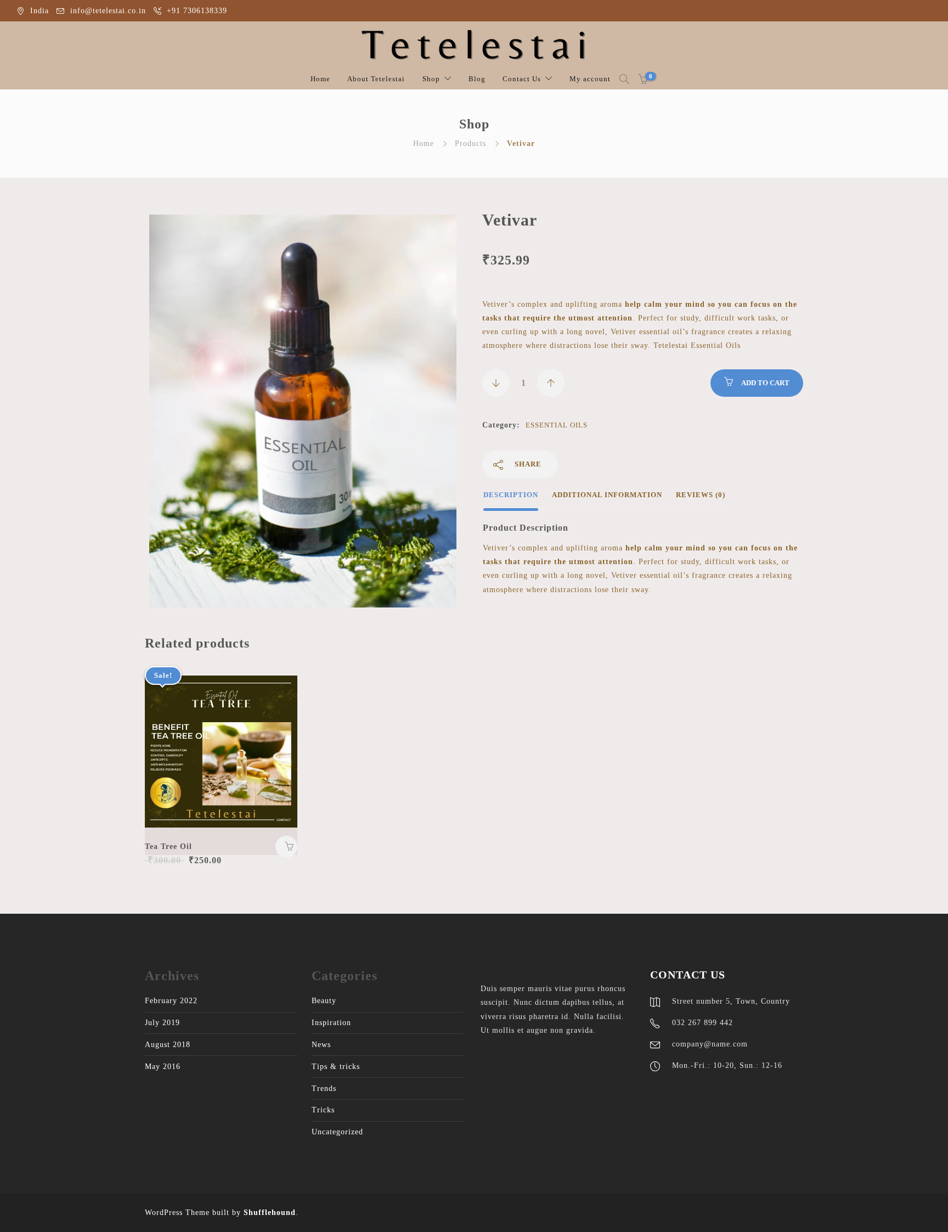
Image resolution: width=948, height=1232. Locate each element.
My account (590, 79)
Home (320, 79)
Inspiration (331, 1023)
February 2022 (171, 1001)
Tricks (323, 1110)
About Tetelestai (376, 79)
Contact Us (522, 79)
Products (470, 143)
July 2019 (162, 1023)
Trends (324, 1088)
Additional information (607, 495)
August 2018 (167, 1044)
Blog (477, 79)
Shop (431, 79)
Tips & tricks (336, 1066)
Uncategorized (337, 1132)
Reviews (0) (700, 495)
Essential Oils (557, 425)
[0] (643, 79)
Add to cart (765, 383)
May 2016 (162, 1066)
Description (510, 495)
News (321, 1044)
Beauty (324, 1001)
